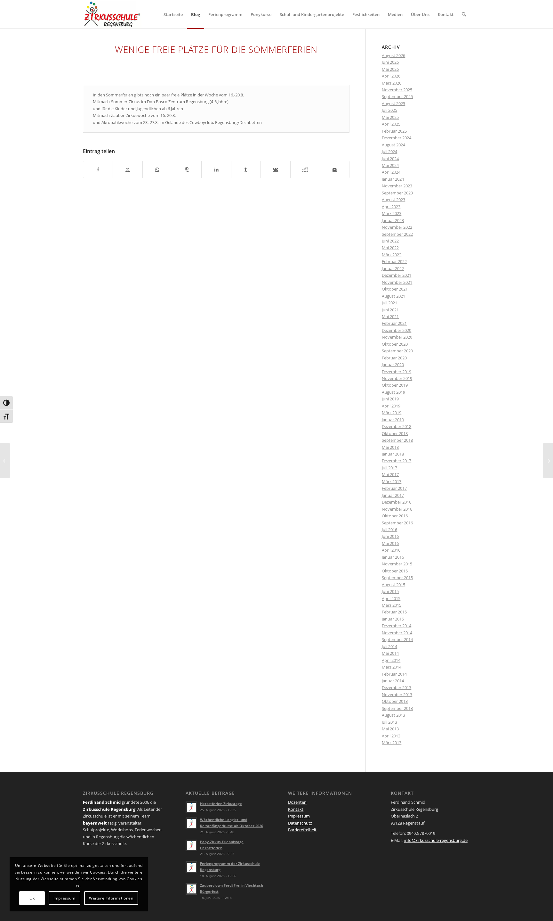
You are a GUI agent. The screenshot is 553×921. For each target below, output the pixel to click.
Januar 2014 (393, 681)
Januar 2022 (393, 268)
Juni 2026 (390, 62)
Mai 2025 (390, 117)
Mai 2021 (390, 316)
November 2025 (397, 90)
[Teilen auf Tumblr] (245, 169)
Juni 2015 (390, 591)
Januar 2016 (393, 557)
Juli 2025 (389, 110)
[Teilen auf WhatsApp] (157, 169)
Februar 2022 (394, 261)
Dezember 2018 (396, 426)
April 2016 (391, 550)
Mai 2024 (390, 165)
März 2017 (391, 481)
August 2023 (393, 199)
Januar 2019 (393, 420)
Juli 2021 (389, 303)
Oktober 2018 (395, 433)
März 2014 (391, 667)
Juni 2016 (390, 536)
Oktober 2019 (395, 385)
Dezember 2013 (396, 687)
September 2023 (397, 193)
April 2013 (391, 736)
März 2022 (391, 255)
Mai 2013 (390, 729)
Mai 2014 (390, 653)
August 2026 (393, 55)
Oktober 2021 (395, 289)
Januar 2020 (393, 364)
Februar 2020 (394, 358)
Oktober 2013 (395, 701)
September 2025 (397, 96)
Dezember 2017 (396, 461)
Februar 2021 (394, 323)
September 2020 (397, 351)
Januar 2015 (393, 619)
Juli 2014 (389, 646)
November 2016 (397, 509)
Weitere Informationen (111, 898)
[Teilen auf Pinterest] (186, 169)
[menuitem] (173, 14)
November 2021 (397, 282)
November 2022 (397, 227)
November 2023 (397, 186)
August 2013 (393, 715)
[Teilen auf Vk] (275, 169)
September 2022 (397, 234)
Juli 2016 (389, 529)
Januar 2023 (393, 220)
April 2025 (391, 124)
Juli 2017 (389, 468)
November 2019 (397, 378)
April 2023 (391, 207)
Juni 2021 (390, 310)
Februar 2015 (394, 612)
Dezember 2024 (396, 138)
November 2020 (397, 337)
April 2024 (391, 172)
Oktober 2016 (395, 516)
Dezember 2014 (396, 626)
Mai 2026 (390, 69)
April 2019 (391, 406)
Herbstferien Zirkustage (221, 803)
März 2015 (391, 605)
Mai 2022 (390, 248)
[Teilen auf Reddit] (305, 169)
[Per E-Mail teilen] (334, 169)
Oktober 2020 (395, 344)
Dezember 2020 (396, 330)
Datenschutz (300, 823)
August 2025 (393, 103)
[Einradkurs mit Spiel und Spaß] (5, 460)
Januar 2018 (393, 454)
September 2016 (397, 523)
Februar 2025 (394, 131)
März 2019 (391, 412)
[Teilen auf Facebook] (98, 169)
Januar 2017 (393, 495)
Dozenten (297, 802)
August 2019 (393, 392)
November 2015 (397, 564)
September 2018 (397, 440)
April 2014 (391, 660)
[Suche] (464, 14)
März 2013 (391, 742)
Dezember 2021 (396, 275)
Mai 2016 (390, 543)
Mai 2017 (390, 474)
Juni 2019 (390, 399)
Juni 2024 (390, 158)
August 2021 (393, 296)
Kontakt (295, 809)
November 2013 (397, 694)
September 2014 (397, 639)
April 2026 (391, 76)
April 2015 (391, 598)
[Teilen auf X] (127, 169)
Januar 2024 (393, 179)
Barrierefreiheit (302, 830)
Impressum (299, 816)
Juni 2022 (390, 241)
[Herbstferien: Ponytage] (548, 460)
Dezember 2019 (396, 371)
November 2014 (397, 633)
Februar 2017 (394, 488)
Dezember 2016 (396, 502)
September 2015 (397, 577)
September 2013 (397, 708)
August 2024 (393, 145)
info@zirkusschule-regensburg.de (436, 840)
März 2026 (391, 83)
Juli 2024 (389, 151)
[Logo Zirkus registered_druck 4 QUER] (112, 14)
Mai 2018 (390, 447)
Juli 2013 (389, 722)
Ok (32, 898)
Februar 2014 (394, 674)
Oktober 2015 (395, 571)
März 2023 (391, 213)
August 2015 (393, 585)
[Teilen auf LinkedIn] (216, 169)
